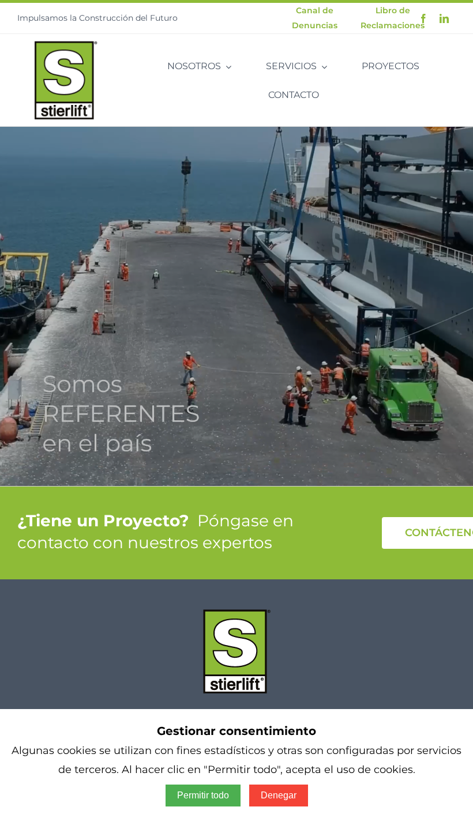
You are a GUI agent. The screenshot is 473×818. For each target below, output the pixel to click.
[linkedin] (444, 18)
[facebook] (423, 18)
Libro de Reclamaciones (393, 17)
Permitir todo (203, 795)
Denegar (278, 795)
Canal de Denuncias (314, 17)
